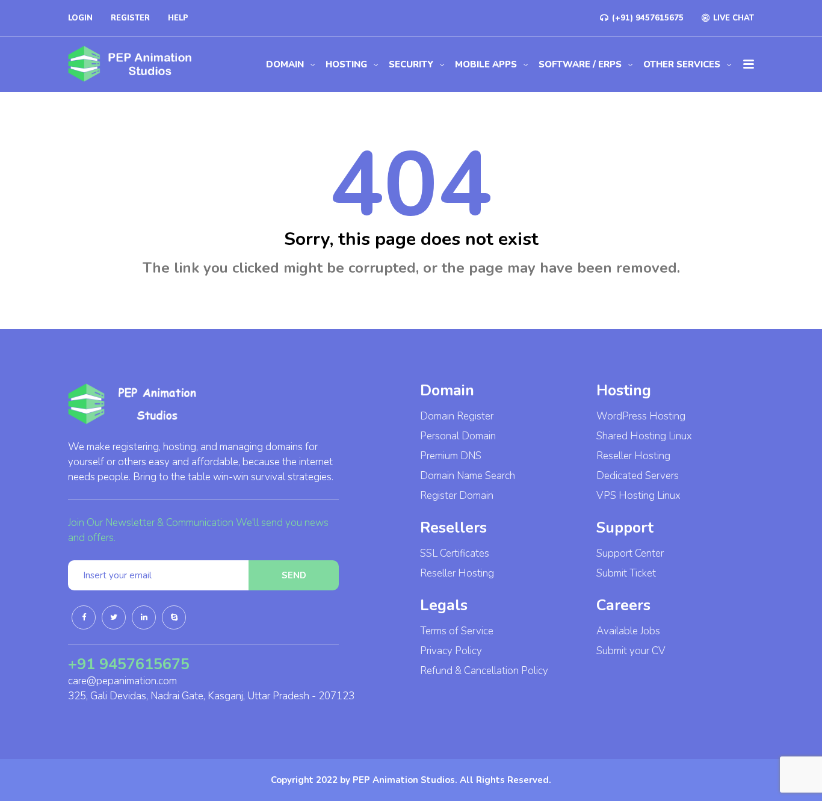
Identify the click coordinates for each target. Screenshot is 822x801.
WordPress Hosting (640, 416)
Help (178, 18)
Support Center (630, 553)
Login (80, 18)
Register (130, 18)
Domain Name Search (467, 476)
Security (411, 64)
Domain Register (456, 416)
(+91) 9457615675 (647, 18)
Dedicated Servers (637, 476)
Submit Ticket (626, 573)
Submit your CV (631, 651)
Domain (285, 64)
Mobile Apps (486, 64)
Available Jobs (628, 631)
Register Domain (456, 496)
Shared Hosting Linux (644, 436)
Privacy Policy (451, 651)
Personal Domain (458, 436)
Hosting (346, 64)
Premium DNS (450, 456)
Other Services (681, 64)
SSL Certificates (454, 553)
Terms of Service (456, 631)
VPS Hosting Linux (638, 496)
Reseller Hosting (457, 573)
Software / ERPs (580, 64)
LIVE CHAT (732, 18)
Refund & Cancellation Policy (484, 671)
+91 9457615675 (129, 664)
